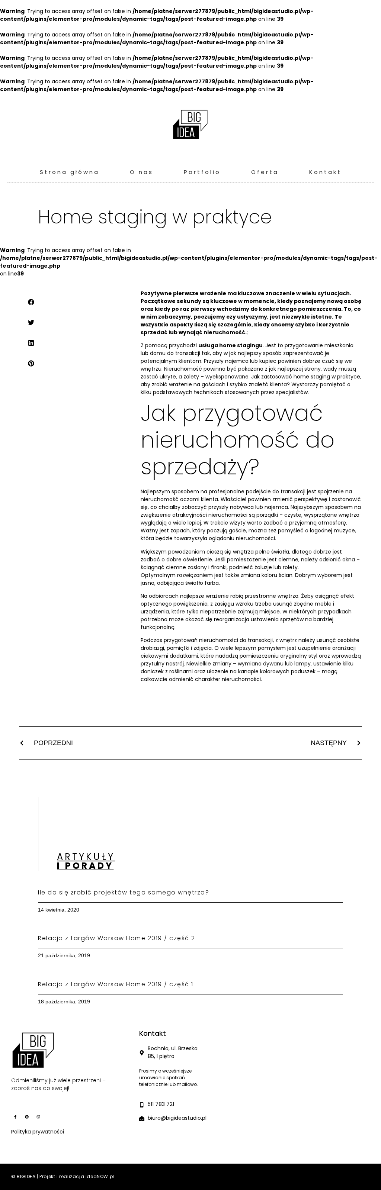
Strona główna (69, 172)
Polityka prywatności (37, 1132)
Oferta (265, 172)
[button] (31, 302)
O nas (141, 172)
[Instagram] (38, 1117)
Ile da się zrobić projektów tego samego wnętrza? (123, 893)
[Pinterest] (27, 1117)
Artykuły (86, 862)
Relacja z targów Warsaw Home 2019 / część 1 (115, 985)
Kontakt (325, 172)
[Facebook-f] (15, 1117)
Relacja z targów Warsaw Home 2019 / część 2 (116, 939)
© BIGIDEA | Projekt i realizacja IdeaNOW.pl (62, 1177)
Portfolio (202, 172)
